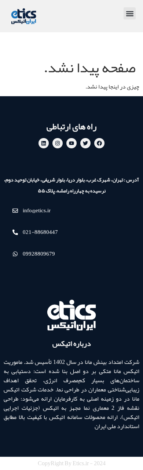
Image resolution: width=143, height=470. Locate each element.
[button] (130, 13)
